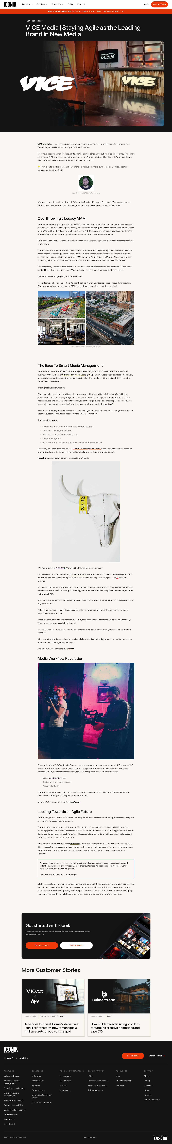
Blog (118, 1076)
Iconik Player (65, 1081)
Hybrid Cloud (9, 1119)
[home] (10, 4)
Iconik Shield (9, 1124)
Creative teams (38, 1090)
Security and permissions (14, 1110)
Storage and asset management (12, 1082)
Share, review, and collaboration (11, 1094)
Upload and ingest (12, 1076)
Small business (38, 1081)
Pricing (70, 4)
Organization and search (14, 1088)
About (146, 1076)
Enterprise (36, 1076)
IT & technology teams (42, 1102)
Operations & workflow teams (42, 1096)
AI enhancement (11, 1114)
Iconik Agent (65, 1076)
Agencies (36, 1085)
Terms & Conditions (89, 1138)
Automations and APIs (13, 1105)
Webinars (120, 1085)
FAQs (90, 1076)
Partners (81, 4)
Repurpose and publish (14, 1100)
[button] (27, 4)
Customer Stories (123, 1081)
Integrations (65, 1090)
